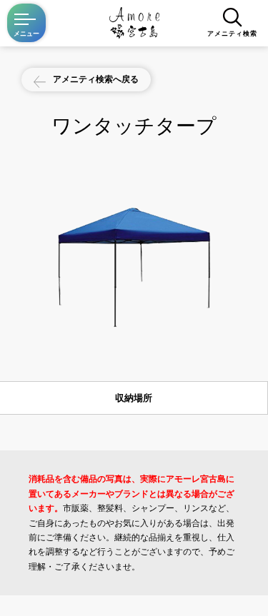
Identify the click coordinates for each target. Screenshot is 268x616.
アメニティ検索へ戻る (96, 79)
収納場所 (133, 397)
